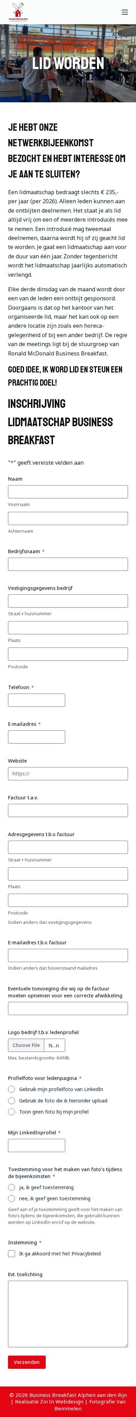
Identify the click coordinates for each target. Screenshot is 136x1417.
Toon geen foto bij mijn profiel (54, 1111)
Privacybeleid (86, 1253)
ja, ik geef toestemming (46, 1187)
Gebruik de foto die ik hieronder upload (63, 1100)
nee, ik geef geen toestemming (54, 1198)
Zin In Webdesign (61, 1401)
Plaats (14, 640)
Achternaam (20, 531)
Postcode (18, 666)
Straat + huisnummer (30, 613)
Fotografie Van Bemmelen (90, 1405)
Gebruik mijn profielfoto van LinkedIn (61, 1089)
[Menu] (125, 12)
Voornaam (19, 504)
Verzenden (27, 1362)
